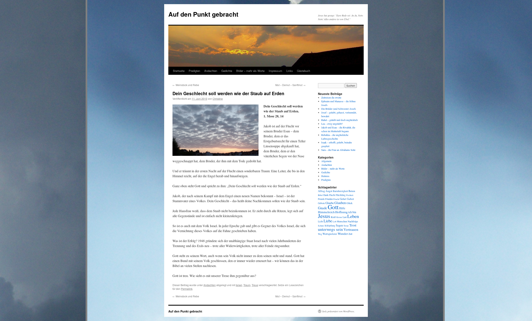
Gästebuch (303, 71)
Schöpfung (330, 225)
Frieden (329, 198)
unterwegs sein (330, 229)
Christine (218, 98)
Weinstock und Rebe (185, 85)
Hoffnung (341, 212)
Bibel (320, 195)
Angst (328, 191)
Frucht (336, 199)
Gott (333, 207)
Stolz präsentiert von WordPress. (338, 311)
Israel (239, 285)
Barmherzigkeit (340, 191)
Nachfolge (353, 221)
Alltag (321, 191)
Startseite (179, 71)
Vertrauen (351, 229)
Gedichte (226, 71)
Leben (353, 216)
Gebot (350, 199)
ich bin (352, 212)
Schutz (321, 225)
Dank (326, 195)
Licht (320, 221)
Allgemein (326, 161)
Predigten (194, 71)
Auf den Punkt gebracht (203, 14)
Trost (352, 225)
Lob (334, 221)
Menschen (342, 221)
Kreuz (339, 217)
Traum (246, 285)
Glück (349, 203)
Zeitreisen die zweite (331, 97)
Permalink (186, 288)
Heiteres (325, 176)
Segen (339, 225)
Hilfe (342, 208)
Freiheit (349, 195)
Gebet (343, 199)
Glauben (340, 202)
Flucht (332, 195)
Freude (321, 198)
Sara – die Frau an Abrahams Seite (338, 149)
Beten (352, 191)
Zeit (350, 233)
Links (289, 71)
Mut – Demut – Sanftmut (290, 85)
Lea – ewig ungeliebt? (332, 123)
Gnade (322, 207)
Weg (320, 233)
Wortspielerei (330, 234)
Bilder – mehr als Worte (250, 71)
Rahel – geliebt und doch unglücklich (339, 120)
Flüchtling (341, 195)
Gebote (321, 203)
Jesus (324, 216)
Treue (255, 285)
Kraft (333, 217)
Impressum (275, 71)
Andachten (210, 71)
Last (345, 217)
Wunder (343, 233)
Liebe (328, 220)
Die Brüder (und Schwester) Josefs (338, 108)
